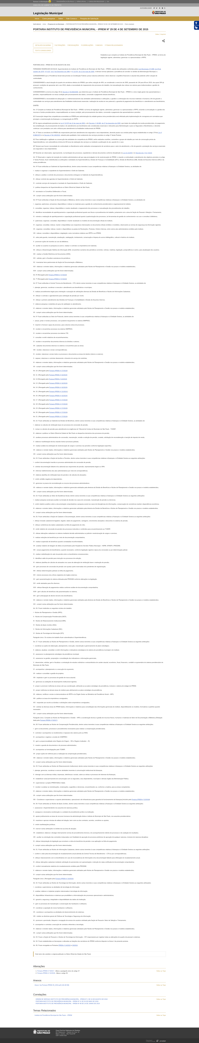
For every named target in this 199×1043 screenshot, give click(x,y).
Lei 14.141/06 (127, 153)
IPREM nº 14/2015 (64, 945)
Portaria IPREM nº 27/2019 (57, 275)
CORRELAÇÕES (87, 45)
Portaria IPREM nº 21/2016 (58, 391)
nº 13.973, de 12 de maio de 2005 (83, 71)
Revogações (74, 45)
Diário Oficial (81, 1)
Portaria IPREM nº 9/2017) (49, 720)
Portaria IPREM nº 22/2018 (140, 799)
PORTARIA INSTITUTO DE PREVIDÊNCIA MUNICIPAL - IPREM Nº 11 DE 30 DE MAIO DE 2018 (67, 1001)
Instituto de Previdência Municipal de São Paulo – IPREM (53, 1015)
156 (108, 1)
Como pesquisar (48, 19)
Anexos (100, 45)
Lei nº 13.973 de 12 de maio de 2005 (73, 123)
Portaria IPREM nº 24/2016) (64, 878)
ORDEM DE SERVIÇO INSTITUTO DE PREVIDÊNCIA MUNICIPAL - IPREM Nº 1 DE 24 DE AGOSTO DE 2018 (71, 999)
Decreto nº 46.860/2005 (70, 92)
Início (37, 19)
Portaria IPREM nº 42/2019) (58, 375)
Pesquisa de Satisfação (89, 19)
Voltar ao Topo (161, 971)
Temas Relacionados (114, 45)
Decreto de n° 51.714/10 (144, 153)
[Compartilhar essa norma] (163, 42)
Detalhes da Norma (43, 45)
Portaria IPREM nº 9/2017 (45, 971)
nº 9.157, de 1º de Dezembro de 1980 (57, 71)
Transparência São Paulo (65, 1)
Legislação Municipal (48, 13)
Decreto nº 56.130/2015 (52, 135)
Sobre (60, 19)
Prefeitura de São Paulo (159, 13)
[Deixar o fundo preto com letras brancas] (162, 8)
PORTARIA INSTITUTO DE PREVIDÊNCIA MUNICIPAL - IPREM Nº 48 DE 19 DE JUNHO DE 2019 (68, 1003)
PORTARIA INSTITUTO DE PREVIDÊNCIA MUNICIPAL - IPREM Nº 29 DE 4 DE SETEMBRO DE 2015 (94, 24)
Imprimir (163, 34)
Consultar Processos (96, 1)
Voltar (157, 34)
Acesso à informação (40, 1)
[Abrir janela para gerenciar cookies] (164, 8)
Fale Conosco (71, 19)
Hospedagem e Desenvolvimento (156, 1040)
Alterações (60, 45)
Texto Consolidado (43, 50)
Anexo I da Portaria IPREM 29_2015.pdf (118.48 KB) (52, 985)
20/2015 (75, 945)
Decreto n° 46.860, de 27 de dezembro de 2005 (105, 123)
